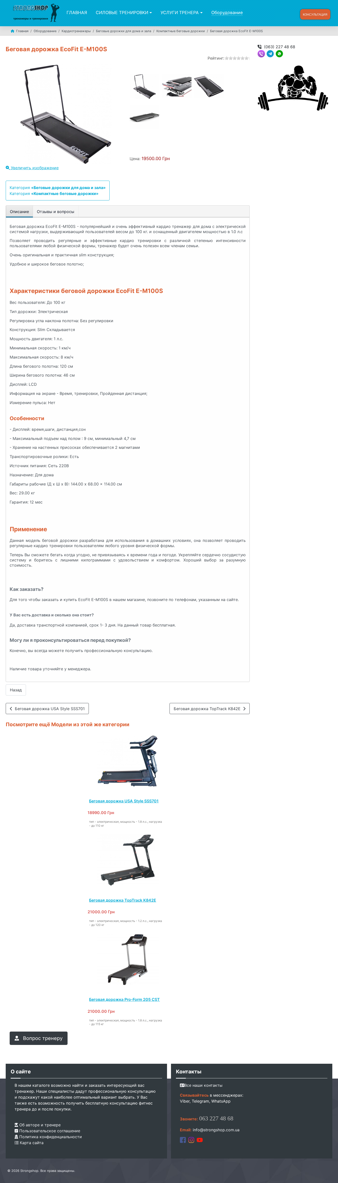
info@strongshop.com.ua (216, 1129)
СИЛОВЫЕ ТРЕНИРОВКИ (122, 12)
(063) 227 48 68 (279, 46)
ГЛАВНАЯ (77, 12)
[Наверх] (329, 1174)
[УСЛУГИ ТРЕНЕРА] (200, 12)
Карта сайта (31, 1142)
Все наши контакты (203, 1085)
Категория (58, 187)
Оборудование (227, 12)
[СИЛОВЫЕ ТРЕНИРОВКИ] (150, 12)
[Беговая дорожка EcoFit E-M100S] (144, 86)
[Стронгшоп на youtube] (200, 1139)
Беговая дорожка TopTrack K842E (208, 708)
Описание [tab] (19, 211)
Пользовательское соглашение (49, 1130)
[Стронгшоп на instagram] (191, 1139)
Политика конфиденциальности (50, 1136)
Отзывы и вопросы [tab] (55, 211)
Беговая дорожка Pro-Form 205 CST (124, 999)
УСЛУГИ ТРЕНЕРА (180, 12)
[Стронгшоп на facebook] (183, 1139)
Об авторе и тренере (39, 1124)
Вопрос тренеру (42, 1038)
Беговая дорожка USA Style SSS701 (48, 708)
